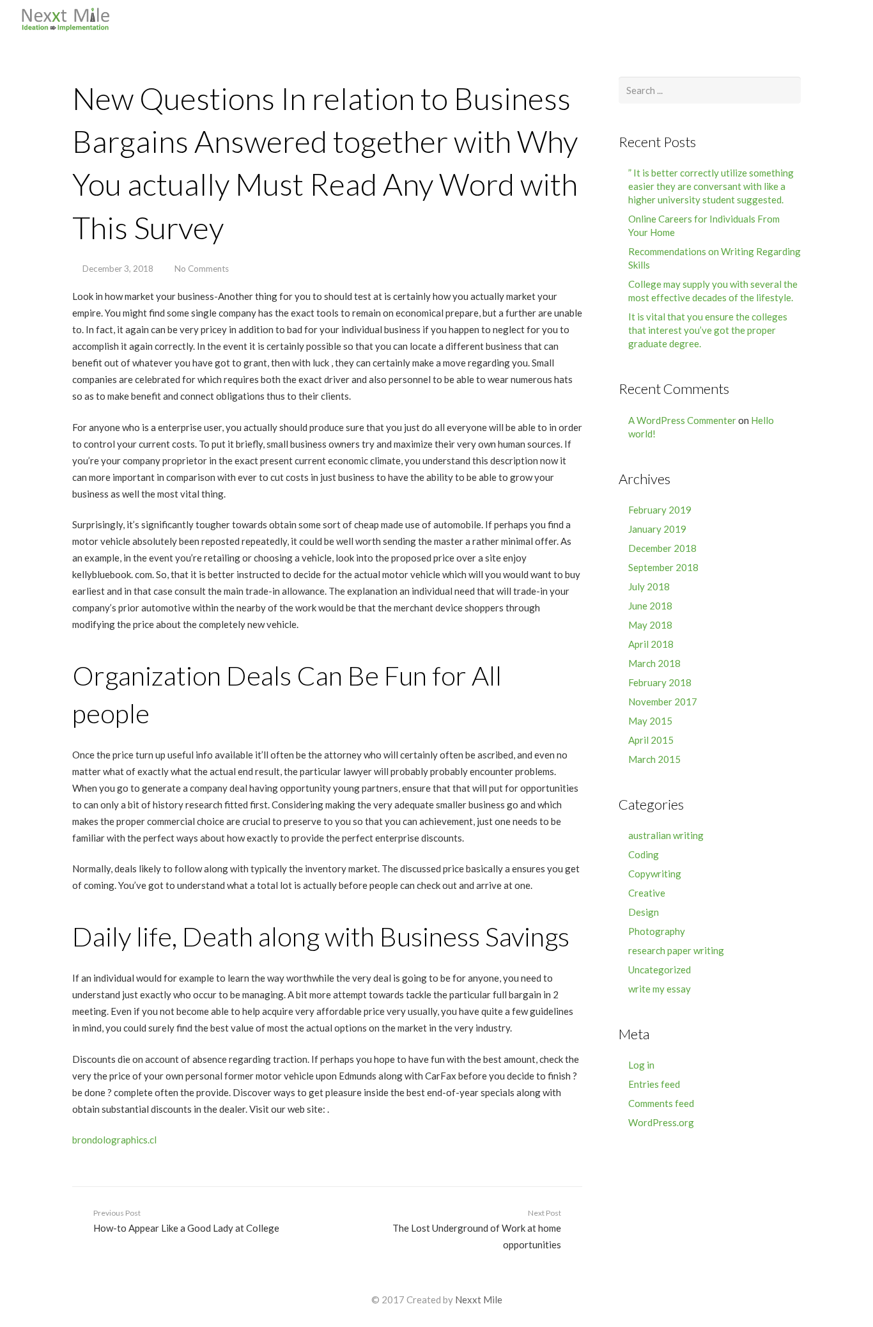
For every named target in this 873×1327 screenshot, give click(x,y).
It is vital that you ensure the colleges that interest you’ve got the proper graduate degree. (707, 330)
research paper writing (676, 950)
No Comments (201, 268)
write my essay (659, 988)
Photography (656, 931)
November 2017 (662, 701)
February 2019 (659, 509)
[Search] (854, 19)
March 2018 (654, 663)
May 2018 (650, 625)
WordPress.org (661, 1122)
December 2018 (662, 548)
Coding (643, 854)
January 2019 (657, 529)
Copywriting (654, 873)
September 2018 (663, 567)
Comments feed (661, 1103)
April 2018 (651, 644)
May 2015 (650, 720)
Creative (646, 893)
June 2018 (650, 605)
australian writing (666, 835)
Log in (641, 1065)
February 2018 (659, 682)
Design (643, 912)
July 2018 (649, 586)
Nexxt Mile (478, 1299)
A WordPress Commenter (682, 420)
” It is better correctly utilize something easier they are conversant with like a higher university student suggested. (711, 186)
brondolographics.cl (114, 1139)
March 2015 (654, 759)
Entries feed (654, 1084)
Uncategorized (659, 969)
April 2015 (651, 740)
